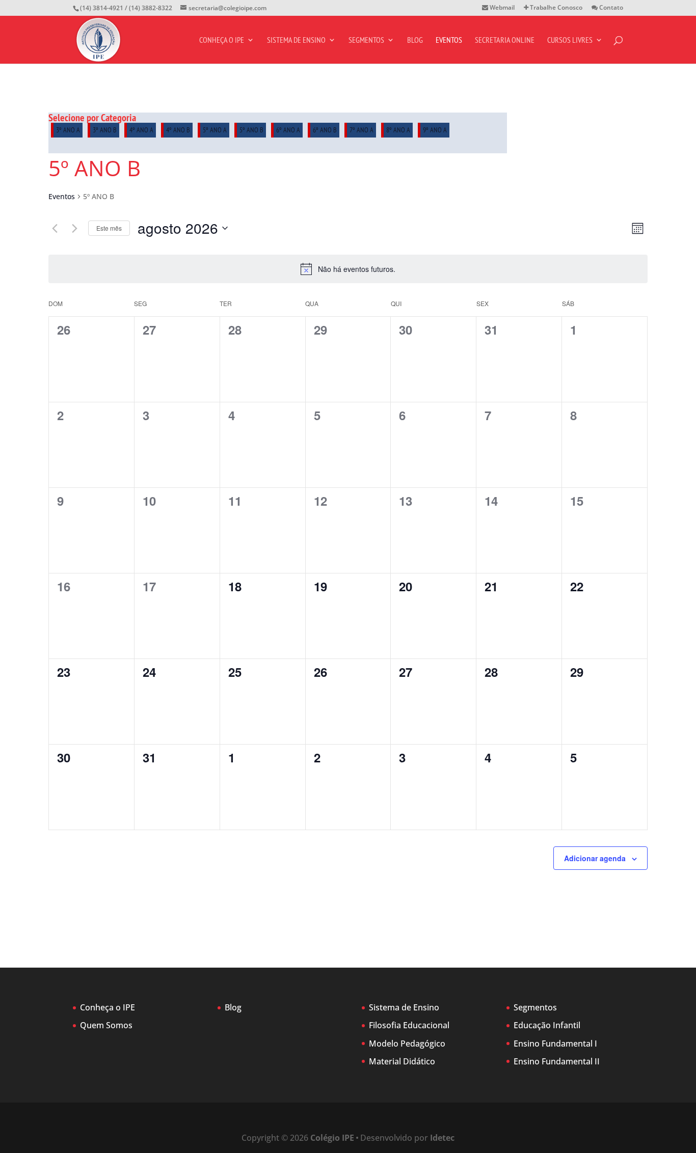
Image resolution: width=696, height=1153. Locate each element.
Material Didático (402, 1061)
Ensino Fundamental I (555, 1043)
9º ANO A (435, 129)
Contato (610, 8)
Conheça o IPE (221, 40)
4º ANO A (141, 129)
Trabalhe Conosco (555, 8)
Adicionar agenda (595, 858)
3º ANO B (105, 129)
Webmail (501, 8)
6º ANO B (325, 129)
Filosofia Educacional (409, 1025)
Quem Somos (106, 1025)
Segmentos (366, 40)
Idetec (442, 1137)
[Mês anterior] (54, 228)
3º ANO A (68, 129)
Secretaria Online (504, 40)
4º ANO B (178, 129)
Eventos (449, 40)
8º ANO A (398, 129)
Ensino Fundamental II (557, 1061)
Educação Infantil (547, 1025)
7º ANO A (361, 129)
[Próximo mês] (74, 228)
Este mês (109, 228)
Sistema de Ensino (296, 40)
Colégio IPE (332, 1137)
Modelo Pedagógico (407, 1043)
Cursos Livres (570, 40)
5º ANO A (215, 129)
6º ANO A (288, 129)
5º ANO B (251, 129)
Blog (415, 40)
